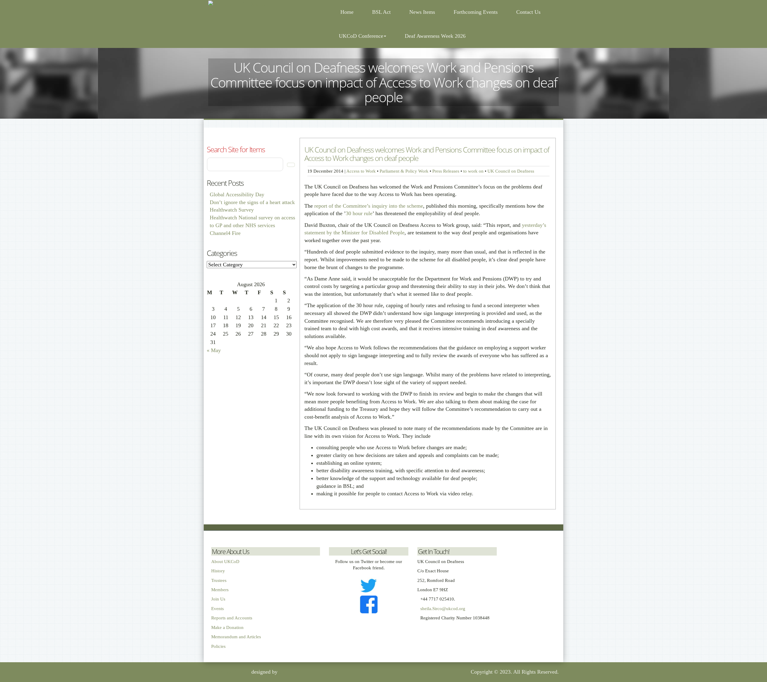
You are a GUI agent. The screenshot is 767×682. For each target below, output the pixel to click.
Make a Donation (227, 627)
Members (220, 589)
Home (346, 12)
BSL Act (381, 12)
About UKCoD (225, 561)
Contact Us (528, 12)
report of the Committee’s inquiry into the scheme (368, 206)
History (218, 570)
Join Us (218, 599)
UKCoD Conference (361, 36)
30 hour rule (359, 213)
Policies (218, 646)
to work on (473, 170)
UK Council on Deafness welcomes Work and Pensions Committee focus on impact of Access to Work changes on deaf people (426, 153)
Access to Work (361, 170)
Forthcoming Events (476, 12)
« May (214, 350)
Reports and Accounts (231, 617)
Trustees (219, 580)
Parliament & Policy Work (404, 170)
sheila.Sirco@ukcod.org (442, 608)
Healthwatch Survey (232, 210)
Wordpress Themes (229, 672)
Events (217, 608)
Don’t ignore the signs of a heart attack (252, 202)
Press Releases (445, 170)
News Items (422, 12)
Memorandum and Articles (236, 636)
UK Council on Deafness (510, 170)
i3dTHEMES (293, 672)
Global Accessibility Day (237, 194)
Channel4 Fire (225, 233)
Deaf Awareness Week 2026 (435, 36)
